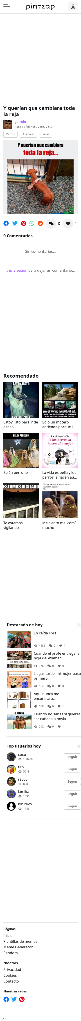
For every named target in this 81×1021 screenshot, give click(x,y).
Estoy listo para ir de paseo (20, 424)
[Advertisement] (40, 58)
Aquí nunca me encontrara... (46, 696)
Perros (10, 134)
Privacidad (12, 969)
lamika (23, 791)
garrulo (20, 121)
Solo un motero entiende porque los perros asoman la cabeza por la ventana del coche (59, 424)
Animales (28, 134)
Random (10, 952)
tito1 (22, 766)
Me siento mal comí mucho (59, 525)
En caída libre (45, 633)
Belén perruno (15, 472)
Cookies (10, 975)
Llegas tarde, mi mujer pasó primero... (57, 676)
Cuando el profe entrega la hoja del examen (56, 656)
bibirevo (25, 804)
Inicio (8, 935)
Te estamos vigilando (13, 525)
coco (22, 754)
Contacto (11, 981)
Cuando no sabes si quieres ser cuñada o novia (57, 716)
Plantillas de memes (20, 941)
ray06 (22, 779)
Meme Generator (18, 947)
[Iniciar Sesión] (73, 6)
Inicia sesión (17, 270)
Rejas (46, 134)
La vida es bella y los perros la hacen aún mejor (59, 475)
